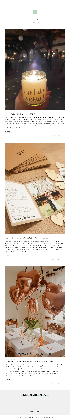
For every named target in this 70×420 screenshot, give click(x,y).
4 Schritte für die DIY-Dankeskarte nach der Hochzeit (27, 238)
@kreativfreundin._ (35, 394)
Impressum (38, 411)
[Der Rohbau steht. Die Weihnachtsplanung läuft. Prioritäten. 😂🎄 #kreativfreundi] (7, 401)
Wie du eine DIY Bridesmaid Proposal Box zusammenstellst (29, 361)
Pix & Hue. (53, 417)
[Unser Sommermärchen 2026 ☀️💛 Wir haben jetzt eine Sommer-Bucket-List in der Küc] (35, 401)
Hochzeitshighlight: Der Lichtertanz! (20, 114)
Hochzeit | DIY (7, 235)
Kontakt (31, 411)
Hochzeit (6, 112)
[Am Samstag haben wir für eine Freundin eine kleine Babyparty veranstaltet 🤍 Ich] (49, 401)
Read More (8, 132)
